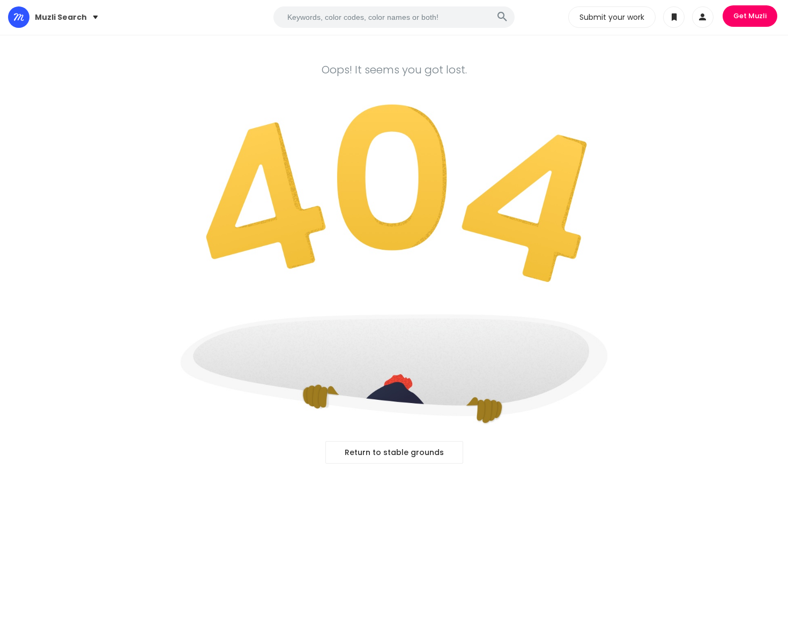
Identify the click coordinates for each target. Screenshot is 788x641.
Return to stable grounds (394, 452)
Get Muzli (750, 16)
